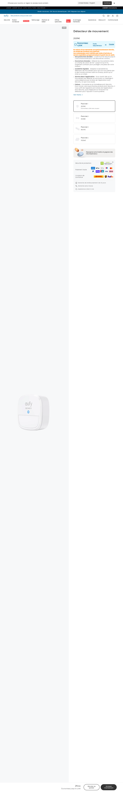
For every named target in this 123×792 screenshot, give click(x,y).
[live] (108, 16)
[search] (103, 16)
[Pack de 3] (94, 128)
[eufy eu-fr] (7, 16)
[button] (114, 3)
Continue (107, 3)
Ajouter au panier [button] (92, 787)
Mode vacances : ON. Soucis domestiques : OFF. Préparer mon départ (61, 11)
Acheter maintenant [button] (108, 787)
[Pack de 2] (94, 117)
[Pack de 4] (94, 139)
